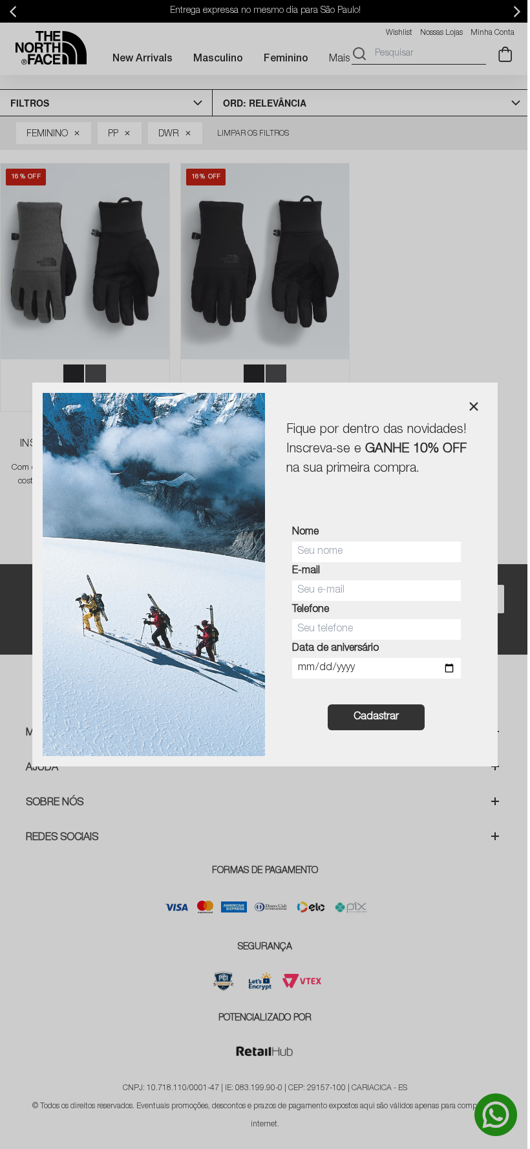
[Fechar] (473, 406)
